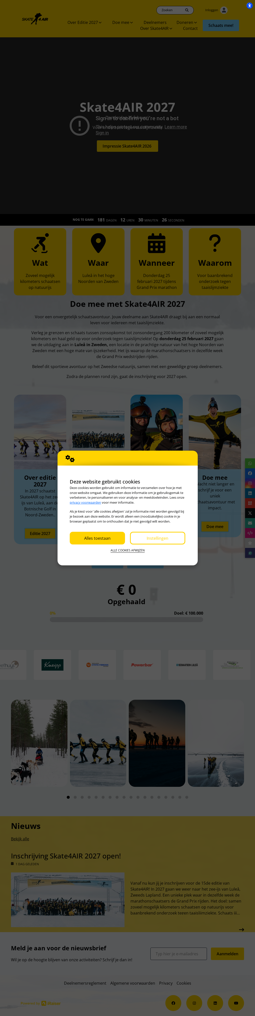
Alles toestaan (97, 538)
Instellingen (157, 538)
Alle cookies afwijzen (128, 550)
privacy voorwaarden (85, 502)
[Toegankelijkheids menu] (250, 5)
